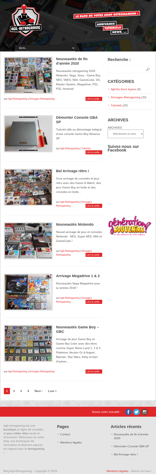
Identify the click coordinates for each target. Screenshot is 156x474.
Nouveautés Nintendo (75, 224)
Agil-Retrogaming (17, 98)
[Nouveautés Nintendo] (28, 240)
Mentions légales (71, 442)
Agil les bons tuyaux (123, 89)
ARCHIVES (115, 127)
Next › (39, 391)
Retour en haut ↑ (142, 471)
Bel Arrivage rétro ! (72, 171)
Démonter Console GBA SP (131, 446)
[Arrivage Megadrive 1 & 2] (28, 292)
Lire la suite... (94, 98)
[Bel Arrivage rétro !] (28, 187)
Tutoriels (86, 148)
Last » (52, 391)
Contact (65, 434)
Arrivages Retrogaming (42, 98)
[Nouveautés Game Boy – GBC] (28, 343)
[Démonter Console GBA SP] (28, 133)
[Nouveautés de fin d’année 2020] (28, 75)
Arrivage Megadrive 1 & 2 (78, 276)
